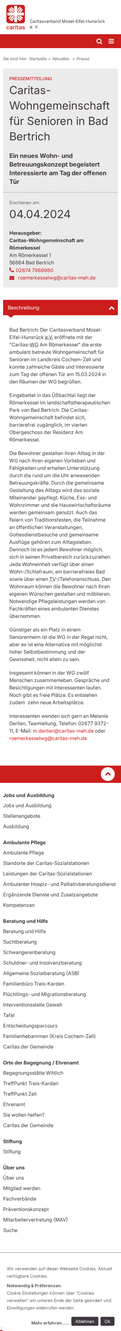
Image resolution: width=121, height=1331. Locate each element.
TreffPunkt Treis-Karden (30, 1083)
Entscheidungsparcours (30, 1026)
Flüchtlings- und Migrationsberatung (44, 994)
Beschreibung (23, 307)
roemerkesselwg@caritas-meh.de (48, 738)
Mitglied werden (21, 1188)
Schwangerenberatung (29, 952)
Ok (107, 1321)
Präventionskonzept (26, 1209)
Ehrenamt (14, 1104)
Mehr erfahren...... (50, 1322)
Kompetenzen (19, 905)
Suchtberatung (20, 942)
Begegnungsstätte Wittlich (33, 1073)
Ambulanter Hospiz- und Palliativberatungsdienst (59, 884)
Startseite (38, 58)
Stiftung (12, 1151)
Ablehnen (84, 1321)
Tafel (9, 1015)
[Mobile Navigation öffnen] (112, 41)
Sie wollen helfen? (23, 1115)
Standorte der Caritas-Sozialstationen (46, 863)
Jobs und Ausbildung (27, 805)
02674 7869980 (34, 270)
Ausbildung (16, 826)
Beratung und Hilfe (24, 931)
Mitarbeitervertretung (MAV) (35, 1220)
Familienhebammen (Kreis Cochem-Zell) (49, 1036)
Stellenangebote (21, 816)
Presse (83, 58)
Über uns (13, 1178)
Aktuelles (61, 58)
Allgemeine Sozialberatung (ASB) (41, 973)
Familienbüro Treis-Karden (33, 984)
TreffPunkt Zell (20, 1094)
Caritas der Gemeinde (28, 1047)
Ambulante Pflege (23, 852)
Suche (10, 1230)
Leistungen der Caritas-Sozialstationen (47, 873)
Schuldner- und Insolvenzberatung (42, 963)
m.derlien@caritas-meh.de (63, 731)
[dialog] (61, 1296)
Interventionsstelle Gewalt (32, 1005)
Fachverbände (19, 1199)
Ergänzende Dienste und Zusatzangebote (50, 894)
